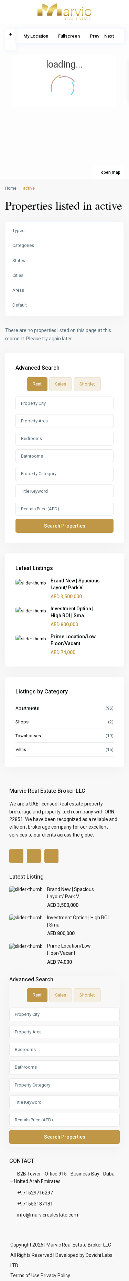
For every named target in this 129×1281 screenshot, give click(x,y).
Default (19, 305)
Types (18, 230)
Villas (20, 749)
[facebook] (16, 856)
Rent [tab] (37, 384)
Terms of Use (25, 1275)
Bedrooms (31, 438)
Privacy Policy (55, 1275)
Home (11, 188)
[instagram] (51, 856)
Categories (23, 245)
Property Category (38, 473)
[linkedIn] (34, 856)
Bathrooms (32, 456)
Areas (18, 290)
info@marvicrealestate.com (47, 1215)
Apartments (27, 708)
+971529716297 (35, 1192)
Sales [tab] (60, 384)
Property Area (34, 420)
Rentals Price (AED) (40, 508)
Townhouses (28, 735)
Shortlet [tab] (87, 384)
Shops (22, 721)
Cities (17, 275)
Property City (33, 403)
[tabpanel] (64, 464)
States (18, 260)
